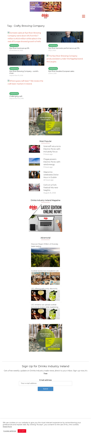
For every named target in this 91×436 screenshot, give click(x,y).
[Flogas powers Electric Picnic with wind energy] (36, 162)
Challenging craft (15, 96)
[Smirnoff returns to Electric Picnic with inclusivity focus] (36, 149)
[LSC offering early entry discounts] (45, 295)
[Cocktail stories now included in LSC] (45, 278)
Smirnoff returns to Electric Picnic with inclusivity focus (52, 149)
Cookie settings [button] (9, 431)
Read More (7, 427)
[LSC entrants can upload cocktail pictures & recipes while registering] (45, 314)
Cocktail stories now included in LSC (45, 271)
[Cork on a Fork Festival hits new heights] (36, 187)
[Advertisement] (45, 411)
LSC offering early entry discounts (44, 289)
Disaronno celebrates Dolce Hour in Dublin (51, 174)
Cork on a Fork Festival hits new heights (51, 187)
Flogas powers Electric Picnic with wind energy (52, 162)
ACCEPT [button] (22, 431)
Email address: (45, 380)
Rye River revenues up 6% (19, 48)
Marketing (14, 45)
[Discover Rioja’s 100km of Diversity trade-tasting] (45, 257)
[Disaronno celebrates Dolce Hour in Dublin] (36, 174)
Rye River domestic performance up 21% (63, 48)
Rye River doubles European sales (61, 71)
